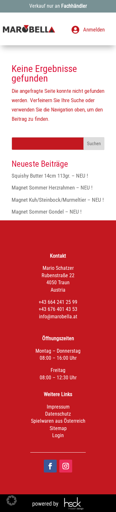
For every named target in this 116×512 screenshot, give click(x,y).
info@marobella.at (58, 316)
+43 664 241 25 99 (58, 302)
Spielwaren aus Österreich (58, 421)
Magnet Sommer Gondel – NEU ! (47, 211)
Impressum (58, 407)
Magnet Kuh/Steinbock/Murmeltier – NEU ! (58, 200)
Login (58, 435)
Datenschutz (58, 414)
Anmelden (94, 29)
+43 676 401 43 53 (58, 309)
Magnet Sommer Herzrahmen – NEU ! (52, 187)
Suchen (94, 143)
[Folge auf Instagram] (65, 466)
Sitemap (58, 428)
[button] (11, 500)
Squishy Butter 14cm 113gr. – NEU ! (50, 175)
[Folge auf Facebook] (50, 466)
